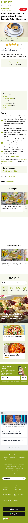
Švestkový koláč (14, 473)
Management (17, 485)
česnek (7, 103)
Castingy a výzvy (17, 489)
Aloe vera (19, 466)
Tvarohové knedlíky (9, 470)
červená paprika (9, 98)
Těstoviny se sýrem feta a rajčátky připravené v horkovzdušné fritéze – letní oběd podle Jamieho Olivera (13, 338)
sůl (5, 107)
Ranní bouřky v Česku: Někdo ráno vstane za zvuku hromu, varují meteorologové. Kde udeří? (14, 432)
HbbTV (4, 491)
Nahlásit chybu (6, 504)
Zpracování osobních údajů (18, 495)
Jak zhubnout (6, 457)
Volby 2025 (15, 464)
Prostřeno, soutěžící (6, 10)
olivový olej (8, 105)
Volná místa (5, 487)
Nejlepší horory (21, 457)
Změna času (13, 459)
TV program (7, 459)
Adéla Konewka (14, 156)
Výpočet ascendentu (19, 468)
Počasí (22, 459)
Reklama (5, 489)
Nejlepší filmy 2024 (13, 457)
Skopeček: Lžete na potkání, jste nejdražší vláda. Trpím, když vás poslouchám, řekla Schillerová (13, 425)
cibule (6, 101)
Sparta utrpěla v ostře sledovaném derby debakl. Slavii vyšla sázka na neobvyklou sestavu (13, 439)
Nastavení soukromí (18, 504)
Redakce (16, 500)
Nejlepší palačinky (18, 470)
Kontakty (16, 491)
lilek (6, 96)
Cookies (5, 498)
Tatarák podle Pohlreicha (11, 466)
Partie (18, 459)
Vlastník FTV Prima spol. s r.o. (7, 501)
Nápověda (16, 498)
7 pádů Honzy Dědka (8, 464)
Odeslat (24, 377)
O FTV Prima (6, 485)
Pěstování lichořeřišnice (9, 468)
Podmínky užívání (7, 494)
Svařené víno (21, 464)
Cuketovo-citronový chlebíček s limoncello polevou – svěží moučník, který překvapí (11, 207)
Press (15, 487)
